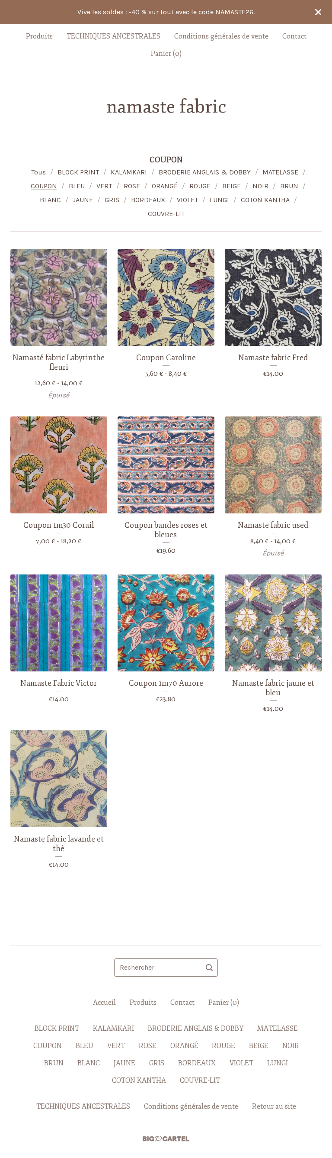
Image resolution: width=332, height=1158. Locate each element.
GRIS (112, 200)
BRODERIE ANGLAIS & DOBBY (205, 172)
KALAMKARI (129, 172)
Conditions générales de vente (221, 36)
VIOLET (187, 200)
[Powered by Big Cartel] (166, 1138)
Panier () (166, 53)
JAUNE (83, 200)
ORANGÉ (165, 186)
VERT (104, 186)
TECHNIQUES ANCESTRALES (113, 36)
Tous (38, 172)
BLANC (50, 200)
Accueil (104, 1002)
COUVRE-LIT (166, 214)
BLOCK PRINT (78, 172)
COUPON (44, 186)
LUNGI (219, 200)
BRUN (289, 186)
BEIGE (231, 186)
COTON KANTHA (265, 200)
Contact (294, 36)
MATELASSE (280, 172)
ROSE (132, 186)
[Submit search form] (209, 967)
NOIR (260, 186)
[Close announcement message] (318, 12)
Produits (39, 36)
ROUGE (200, 186)
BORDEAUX (148, 200)
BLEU (77, 186)
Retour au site (274, 1106)
